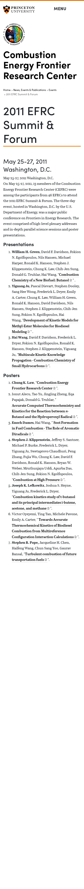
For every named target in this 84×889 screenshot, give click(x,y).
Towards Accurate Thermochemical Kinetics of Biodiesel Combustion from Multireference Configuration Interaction (43, 528)
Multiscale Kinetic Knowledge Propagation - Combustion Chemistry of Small (43, 360)
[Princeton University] (20, 9)
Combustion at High (36, 479)
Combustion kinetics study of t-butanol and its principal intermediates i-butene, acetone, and (44, 502)
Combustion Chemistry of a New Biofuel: (45, 277)
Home (7, 90)
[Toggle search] (78, 9)
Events (52, 90)
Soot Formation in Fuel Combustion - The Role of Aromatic (45, 428)
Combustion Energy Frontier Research (40, 385)
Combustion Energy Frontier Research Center (40, 64)
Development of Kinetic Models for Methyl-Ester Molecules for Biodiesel (45, 326)
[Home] (15, 36)
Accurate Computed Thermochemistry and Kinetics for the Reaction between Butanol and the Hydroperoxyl (46, 411)
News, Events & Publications (29, 90)
